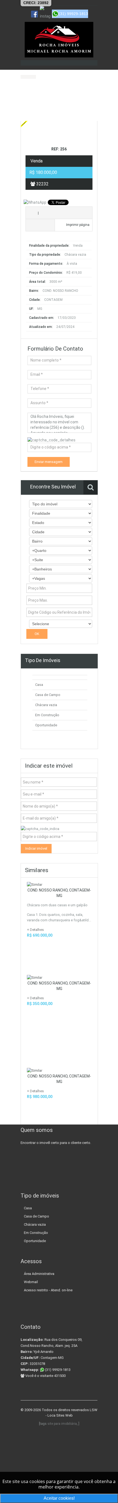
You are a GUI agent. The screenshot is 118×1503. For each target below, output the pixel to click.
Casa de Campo (47, 695)
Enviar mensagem (49, 462)
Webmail (31, 1282)
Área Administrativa (39, 1274)
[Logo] (59, 39)
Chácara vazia (46, 705)
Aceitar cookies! (59, 1498)
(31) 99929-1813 (57, 1370)
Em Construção (47, 715)
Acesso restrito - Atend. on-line (48, 1290)
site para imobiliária (62, 1424)
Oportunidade (46, 725)
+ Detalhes (35, 930)
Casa (39, 685)
